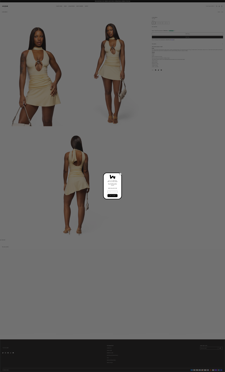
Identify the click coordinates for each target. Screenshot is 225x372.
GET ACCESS (112, 195)
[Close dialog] (120, 174)
